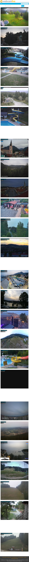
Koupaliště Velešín (4, 67)
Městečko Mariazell (4, 139)
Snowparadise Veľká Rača (5, 501)
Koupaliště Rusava (4, 107)
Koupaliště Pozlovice (4, 350)
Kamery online (9, 557)
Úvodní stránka (4, 557)
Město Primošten (4, 441)
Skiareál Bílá (3, 370)
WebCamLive (7, 1)
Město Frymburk (4, 290)
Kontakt (25, 557)
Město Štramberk (4, 27)
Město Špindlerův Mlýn (5, 159)
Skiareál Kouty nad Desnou (5, 461)
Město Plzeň (3, 402)
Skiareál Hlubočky (4, 199)
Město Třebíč (3, 179)
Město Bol (3, 270)
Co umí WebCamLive (20, 557)
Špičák (2, 87)
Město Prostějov (4, 310)
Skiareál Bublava (4, 330)
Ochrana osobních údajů (14, 558)
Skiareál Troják (3, 219)
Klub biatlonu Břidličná (5, 481)
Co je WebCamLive (14, 557)
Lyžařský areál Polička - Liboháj (6, 533)
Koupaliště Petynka (4, 47)
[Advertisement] (14, 132)
